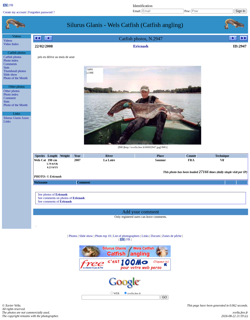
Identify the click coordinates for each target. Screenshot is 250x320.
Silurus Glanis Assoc (16, 118)
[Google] (125, 289)
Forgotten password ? (41, 12)
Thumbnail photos (15, 71)
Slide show (10, 74)
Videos (8, 40)
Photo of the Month (16, 78)
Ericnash (140, 46)
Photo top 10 (103, 236)
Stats (6, 67)
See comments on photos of (61, 198)
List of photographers (126, 236)
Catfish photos (12, 57)
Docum (156, 236)
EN (5, 5)
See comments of (55, 201)
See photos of (52, 194)
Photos (73, 236)
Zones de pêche (172, 236)
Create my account (14, 12)
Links (7, 121)
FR (11, 5)
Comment (10, 98)
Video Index (11, 44)
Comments (10, 64)
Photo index (11, 60)
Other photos (12, 91)
